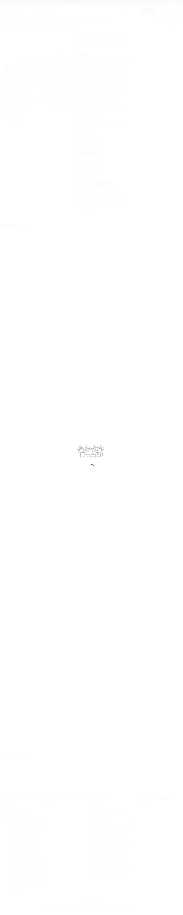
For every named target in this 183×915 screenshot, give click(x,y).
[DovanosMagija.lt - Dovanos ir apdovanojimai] (91, 452)
